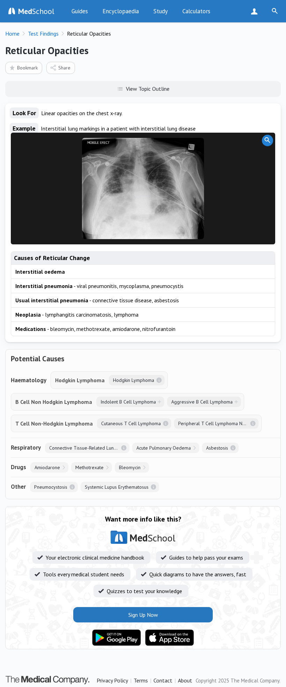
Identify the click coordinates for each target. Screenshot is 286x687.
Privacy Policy (112, 680)
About (185, 680)
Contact (162, 680)
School (36, 11)
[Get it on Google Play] (116, 637)
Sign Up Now (256, 11)
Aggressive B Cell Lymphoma (202, 402)
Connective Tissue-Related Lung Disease (89, 448)
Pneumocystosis (50, 487)
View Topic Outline (148, 88)
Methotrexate (89, 467)
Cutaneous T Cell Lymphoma (131, 423)
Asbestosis (217, 448)
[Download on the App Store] (169, 637)
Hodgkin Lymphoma (133, 380)
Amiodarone (47, 467)
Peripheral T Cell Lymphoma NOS (213, 423)
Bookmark (27, 68)
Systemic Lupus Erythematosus (117, 487)
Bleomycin (130, 467)
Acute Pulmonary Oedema (163, 448)
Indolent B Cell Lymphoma (128, 402)
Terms (141, 680)
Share (64, 68)
